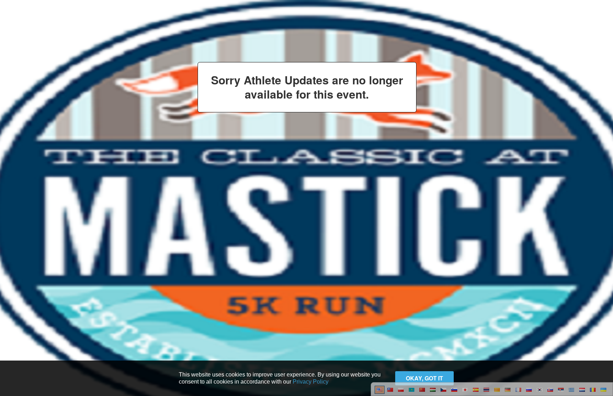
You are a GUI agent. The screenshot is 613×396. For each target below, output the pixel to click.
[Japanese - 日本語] (465, 389)
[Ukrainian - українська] (603, 389)
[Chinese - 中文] (390, 389)
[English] (380, 389)
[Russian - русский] (529, 389)
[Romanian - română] (593, 389)
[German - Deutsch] (508, 389)
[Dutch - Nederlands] (582, 389)
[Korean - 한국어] (540, 389)
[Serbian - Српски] (561, 389)
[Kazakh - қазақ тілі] (411, 389)
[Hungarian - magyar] (433, 389)
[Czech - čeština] (443, 389)
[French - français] (518, 389)
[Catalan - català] (497, 389)
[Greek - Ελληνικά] (571, 389)
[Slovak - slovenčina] (550, 389)
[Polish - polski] (401, 389)
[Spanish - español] (476, 389)
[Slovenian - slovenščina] (454, 389)
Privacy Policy (310, 382)
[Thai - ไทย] (486, 389)
